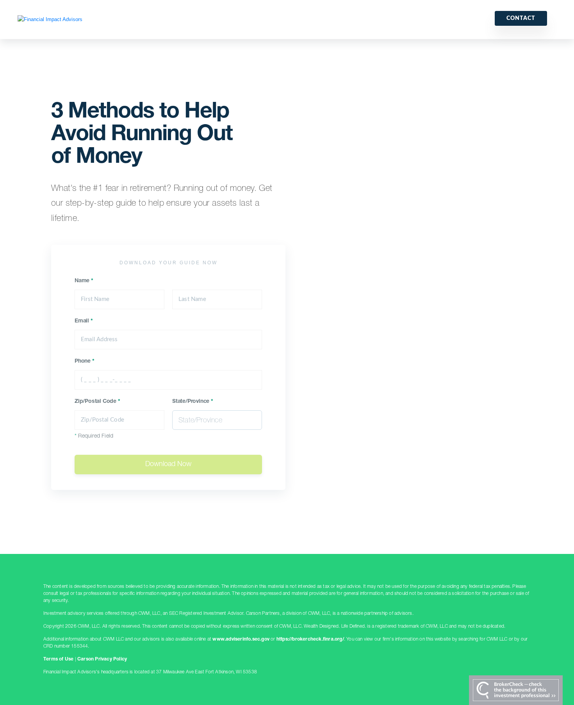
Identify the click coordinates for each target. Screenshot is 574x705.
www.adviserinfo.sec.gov (240, 639)
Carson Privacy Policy (102, 659)
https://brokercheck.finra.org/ (310, 639)
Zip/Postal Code (97, 401)
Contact (520, 18)
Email (84, 321)
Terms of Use (58, 659)
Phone (84, 361)
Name (84, 281)
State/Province (192, 401)
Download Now (168, 464)
